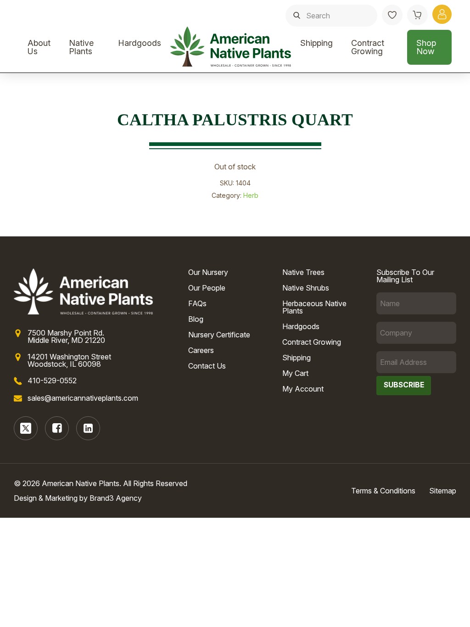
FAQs (197, 303)
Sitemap (442, 490)
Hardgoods (139, 43)
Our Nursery (208, 272)
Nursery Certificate (219, 334)
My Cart (295, 373)
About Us (39, 47)
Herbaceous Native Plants (314, 307)
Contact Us (207, 365)
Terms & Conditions (383, 490)
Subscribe (404, 385)
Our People (206, 287)
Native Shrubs (305, 287)
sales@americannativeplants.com (83, 398)
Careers (201, 350)
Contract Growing (367, 47)
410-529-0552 (52, 380)
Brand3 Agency (116, 498)
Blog (195, 319)
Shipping (316, 43)
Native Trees (303, 272)
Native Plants (81, 47)
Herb (250, 195)
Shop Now (426, 47)
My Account (303, 388)
